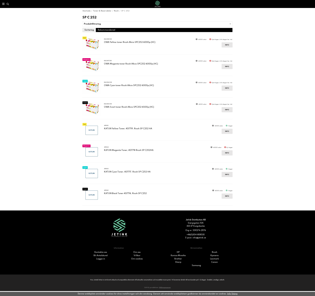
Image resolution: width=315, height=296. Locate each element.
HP (178, 252)
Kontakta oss (100, 252)
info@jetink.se (199, 238)
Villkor (137, 256)
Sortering (89, 30)
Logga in (100, 259)
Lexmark (214, 259)
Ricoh (214, 252)
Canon (214, 262)
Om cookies (137, 259)
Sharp (178, 262)
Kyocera (214, 256)
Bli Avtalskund (101, 256)
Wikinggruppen (165, 287)
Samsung (196, 265)
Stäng (234, 294)
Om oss (137, 252)
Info (227, 45)
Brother (178, 259)
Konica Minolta (178, 256)
